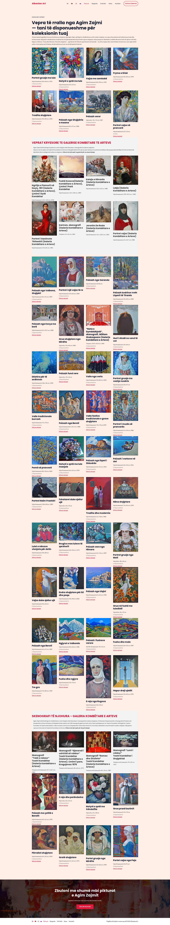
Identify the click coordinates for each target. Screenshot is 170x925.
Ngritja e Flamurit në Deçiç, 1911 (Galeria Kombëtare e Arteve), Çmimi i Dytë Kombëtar (44, 191)
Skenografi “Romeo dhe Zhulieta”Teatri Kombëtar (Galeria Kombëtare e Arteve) (98, 761)
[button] (131, 3)
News (110, 3)
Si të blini (103, 3)
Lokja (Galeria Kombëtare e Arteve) (124, 189)
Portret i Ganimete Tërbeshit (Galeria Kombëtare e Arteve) (43, 241)
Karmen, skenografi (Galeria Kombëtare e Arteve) (71, 228)
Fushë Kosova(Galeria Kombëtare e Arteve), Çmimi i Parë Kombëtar (71, 185)
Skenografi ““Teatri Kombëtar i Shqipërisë (123, 754)
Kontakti (117, 3)
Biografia (94, 3)
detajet (66, 131)
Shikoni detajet (36, 86)
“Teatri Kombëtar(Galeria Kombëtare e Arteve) (44, 761)
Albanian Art (39, 3)
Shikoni (61, 131)
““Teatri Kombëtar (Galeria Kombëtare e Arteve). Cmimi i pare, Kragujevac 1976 (71, 757)
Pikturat (86, 3)
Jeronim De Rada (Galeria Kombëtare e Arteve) (98, 228)
